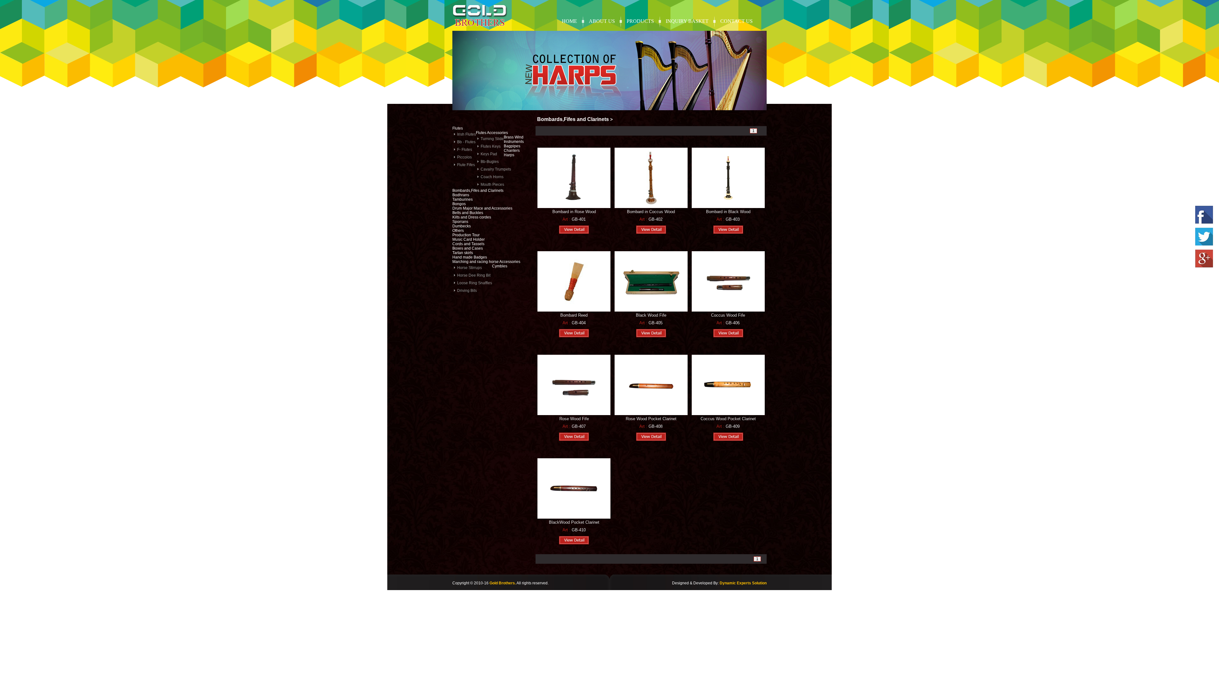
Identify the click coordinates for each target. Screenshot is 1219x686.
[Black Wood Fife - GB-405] (651, 310)
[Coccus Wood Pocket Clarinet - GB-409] (728, 414)
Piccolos (464, 157)
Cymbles (499, 266)
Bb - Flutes (466, 142)
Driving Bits (467, 290)
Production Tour (466, 235)
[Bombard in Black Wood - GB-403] (728, 207)
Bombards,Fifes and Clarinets (477, 190)
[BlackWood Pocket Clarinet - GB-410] (574, 517)
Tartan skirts (462, 253)
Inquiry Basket (687, 21)
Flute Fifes (466, 165)
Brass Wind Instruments (514, 139)
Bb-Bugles (490, 161)
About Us (602, 21)
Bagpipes (512, 146)
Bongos (459, 204)
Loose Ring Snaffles (474, 283)
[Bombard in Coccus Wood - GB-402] (651, 207)
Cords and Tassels (468, 244)
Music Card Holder (468, 239)
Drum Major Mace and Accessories (482, 208)
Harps (509, 155)
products (640, 21)
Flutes (457, 128)
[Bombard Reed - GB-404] (574, 310)
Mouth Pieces (492, 184)
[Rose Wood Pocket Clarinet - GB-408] (651, 414)
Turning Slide (492, 139)
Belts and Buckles (467, 213)
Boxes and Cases (467, 248)
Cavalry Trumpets (496, 169)
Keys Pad (489, 154)
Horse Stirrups (469, 268)
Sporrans (460, 221)
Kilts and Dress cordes (471, 217)
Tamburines (462, 199)
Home (569, 21)
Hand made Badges (469, 257)
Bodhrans (460, 195)
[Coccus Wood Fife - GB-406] (728, 310)
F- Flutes (464, 149)
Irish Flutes (466, 134)
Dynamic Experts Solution (743, 583)
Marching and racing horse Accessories (486, 261)
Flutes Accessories (492, 133)
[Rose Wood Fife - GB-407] (574, 414)
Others (458, 230)
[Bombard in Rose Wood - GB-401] (574, 207)
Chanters (512, 150)
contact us (736, 21)
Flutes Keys (491, 146)
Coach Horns (492, 177)
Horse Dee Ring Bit (473, 275)
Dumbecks (461, 226)
